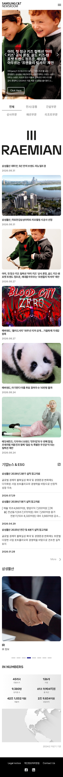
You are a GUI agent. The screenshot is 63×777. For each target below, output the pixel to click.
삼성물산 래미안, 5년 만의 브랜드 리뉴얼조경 (24, 166)
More (53, 559)
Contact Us (49, 763)
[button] (5, 54)
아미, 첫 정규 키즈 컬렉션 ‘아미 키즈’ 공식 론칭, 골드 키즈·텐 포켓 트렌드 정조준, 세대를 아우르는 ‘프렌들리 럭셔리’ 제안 (31, 275)
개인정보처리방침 (32, 763)
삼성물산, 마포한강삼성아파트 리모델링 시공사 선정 (27, 219)
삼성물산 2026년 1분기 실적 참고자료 (21, 501)
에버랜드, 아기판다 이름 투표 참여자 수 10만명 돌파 (27, 387)
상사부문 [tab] (12, 114)
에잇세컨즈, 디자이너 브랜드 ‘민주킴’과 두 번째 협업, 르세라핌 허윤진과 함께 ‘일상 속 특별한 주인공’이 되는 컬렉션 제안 (28, 445)
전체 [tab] (11, 106)
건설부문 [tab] (51, 106)
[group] (31, 54)
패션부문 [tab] (31, 114)
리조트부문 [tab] (51, 114)
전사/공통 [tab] (31, 106)
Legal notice (14, 763)
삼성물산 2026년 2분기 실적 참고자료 (21, 473)
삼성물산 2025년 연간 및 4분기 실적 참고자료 (25, 529)
